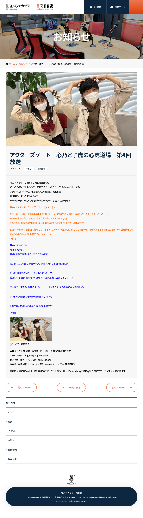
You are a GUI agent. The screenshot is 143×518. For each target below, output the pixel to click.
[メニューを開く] (136, 7)
